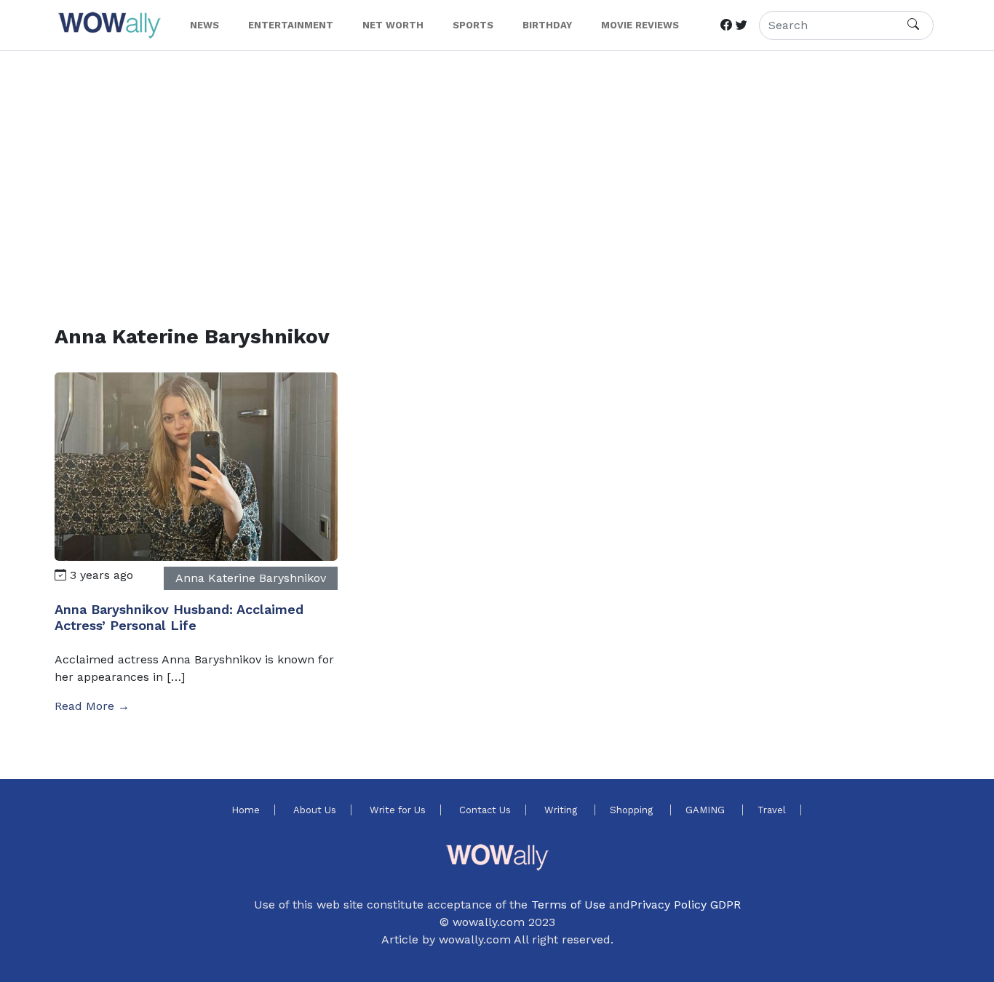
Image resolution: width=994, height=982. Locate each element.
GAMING (706, 810)
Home (245, 810)
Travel (772, 810)
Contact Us (485, 810)
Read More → (92, 706)
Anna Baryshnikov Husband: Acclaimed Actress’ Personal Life (179, 617)
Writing (562, 810)
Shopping (633, 810)
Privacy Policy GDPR (685, 904)
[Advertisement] (491, 170)
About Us (314, 810)
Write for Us (398, 810)
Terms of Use (568, 904)
